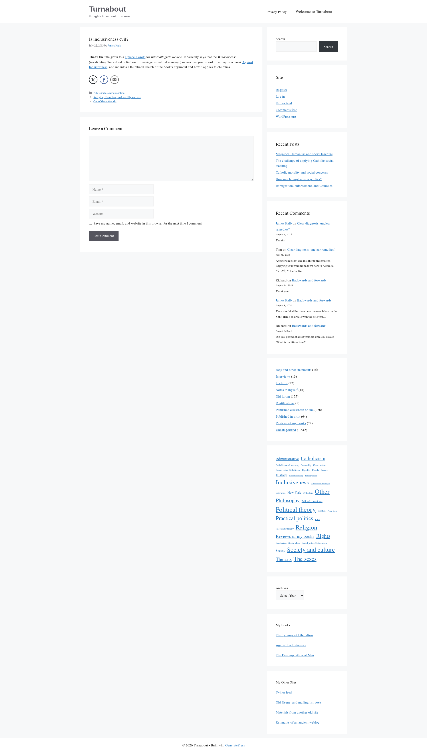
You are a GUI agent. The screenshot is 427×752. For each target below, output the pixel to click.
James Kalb (284, 223)
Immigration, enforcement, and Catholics (304, 185)
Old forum (283, 396)
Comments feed (286, 109)
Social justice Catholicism (314, 542)
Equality (306, 469)
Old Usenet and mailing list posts (299, 702)
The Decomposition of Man (295, 655)
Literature (281, 492)
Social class (294, 542)
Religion (306, 527)
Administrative (287, 458)
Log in (280, 96)
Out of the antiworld (104, 101)
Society (280, 550)
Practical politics (294, 518)
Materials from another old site (297, 712)
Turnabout (107, 9)
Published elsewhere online (109, 93)
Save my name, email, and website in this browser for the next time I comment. (148, 223)
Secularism (281, 542)
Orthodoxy (308, 492)
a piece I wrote (135, 57)
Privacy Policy (277, 11)
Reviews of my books (291, 423)
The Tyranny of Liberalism (294, 635)
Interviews (283, 376)
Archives (282, 588)
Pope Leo (332, 510)
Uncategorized (286, 429)
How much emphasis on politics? (299, 179)
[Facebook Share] (104, 79)
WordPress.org (286, 116)
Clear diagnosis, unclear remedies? (311, 249)
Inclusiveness (292, 482)
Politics (322, 510)
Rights (323, 535)
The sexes (305, 559)
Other (322, 491)
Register (281, 89)
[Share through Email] (114, 79)
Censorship (306, 465)
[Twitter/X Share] (93, 79)
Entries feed (284, 103)
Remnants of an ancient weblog (298, 722)
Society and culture (311, 549)
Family (315, 469)
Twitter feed (284, 692)
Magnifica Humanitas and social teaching (304, 154)
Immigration (311, 475)
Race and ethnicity (285, 528)
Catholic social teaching (287, 465)
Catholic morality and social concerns (302, 172)
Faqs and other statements (293, 369)
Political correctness (312, 501)
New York (294, 492)
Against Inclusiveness (291, 645)
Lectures (282, 383)
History (281, 474)
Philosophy (288, 500)
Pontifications (285, 403)
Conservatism (319, 465)
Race (317, 519)
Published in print (288, 416)
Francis (324, 469)
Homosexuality (296, 475)
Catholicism (313, 458)
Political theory (296, 509)
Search (280, 38)
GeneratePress (235, 745)
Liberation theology (320, 483)
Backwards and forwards (309, 280)
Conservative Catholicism (288, 469)
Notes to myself (287, 389)
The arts (284, 559)
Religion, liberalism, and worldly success (117, 97)
